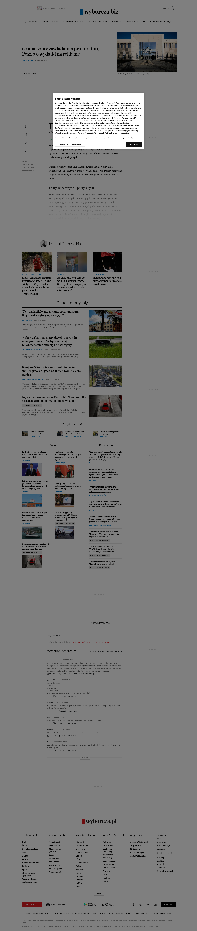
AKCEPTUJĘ (134, 144)
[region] (98, 121)
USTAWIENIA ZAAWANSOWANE (70, 144)
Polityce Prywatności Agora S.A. (117, 133)
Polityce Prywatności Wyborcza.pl (91, 133)
